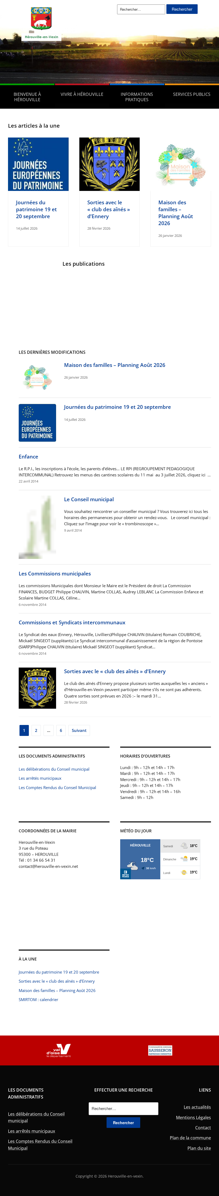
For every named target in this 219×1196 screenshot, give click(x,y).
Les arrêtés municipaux (40, 778)
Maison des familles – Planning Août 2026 (175, 213)
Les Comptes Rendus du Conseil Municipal (57, 787)
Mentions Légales (193, 1117)
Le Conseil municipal (89, 499)
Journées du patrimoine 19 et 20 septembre (36, 209)
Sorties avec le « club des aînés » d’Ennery (108, 209)
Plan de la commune (190, 1138)
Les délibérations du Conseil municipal (54, 769)
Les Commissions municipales (55, 573)
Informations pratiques (137, 97)
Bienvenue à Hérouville (27, 97)
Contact (203, 1128)
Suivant (79, 730)
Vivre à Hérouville (82, 94)
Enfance (28, 456)
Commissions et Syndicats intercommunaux (72, 622)
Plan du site (199, 1148)
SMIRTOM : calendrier (38, 999)
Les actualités (197, 1107)
